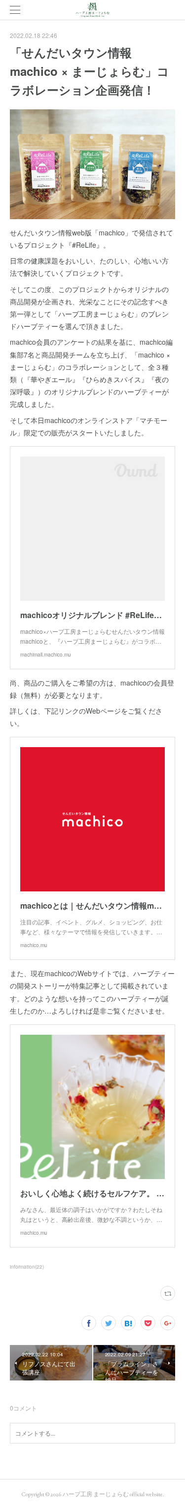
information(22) (27, 1266)
